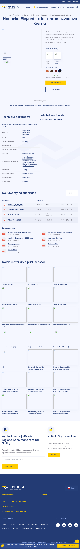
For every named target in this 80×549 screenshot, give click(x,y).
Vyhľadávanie (77, 7)
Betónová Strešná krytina (30, 15)
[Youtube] (70, 525)
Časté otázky (40, 528)
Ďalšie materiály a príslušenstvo (53, 105)
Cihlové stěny (7, 507)
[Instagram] (64, 525)
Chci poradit (56, 89)
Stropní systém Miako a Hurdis (14, 502)
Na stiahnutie (32, 524)
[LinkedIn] (76, 525)
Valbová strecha (27, 159)
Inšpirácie (44, 524)
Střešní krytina (8, 495)
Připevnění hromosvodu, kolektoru (26, 132)
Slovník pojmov (27, 528)
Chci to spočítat (56, 83)
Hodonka (44, 15)
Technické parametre (16, 105)
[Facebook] (58, 525)
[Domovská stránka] (10, 15)
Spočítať (53, 455)
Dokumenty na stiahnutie (33, 105)
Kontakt (67, 105)
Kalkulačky (68, 545)
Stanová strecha (28, 162)
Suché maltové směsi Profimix (14, 512)
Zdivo (44, 495)
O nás (4, 524)
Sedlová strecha (27, 157)
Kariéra (15, 528)
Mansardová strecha (29, 164)
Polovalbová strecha (29, 160)
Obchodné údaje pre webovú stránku (34, 542)
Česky (73, 488)
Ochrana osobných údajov (59, 542)
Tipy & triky (5, 528)
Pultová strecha (28, 166)
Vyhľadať (8, 466)
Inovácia (12, 524)
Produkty (16, 15)
